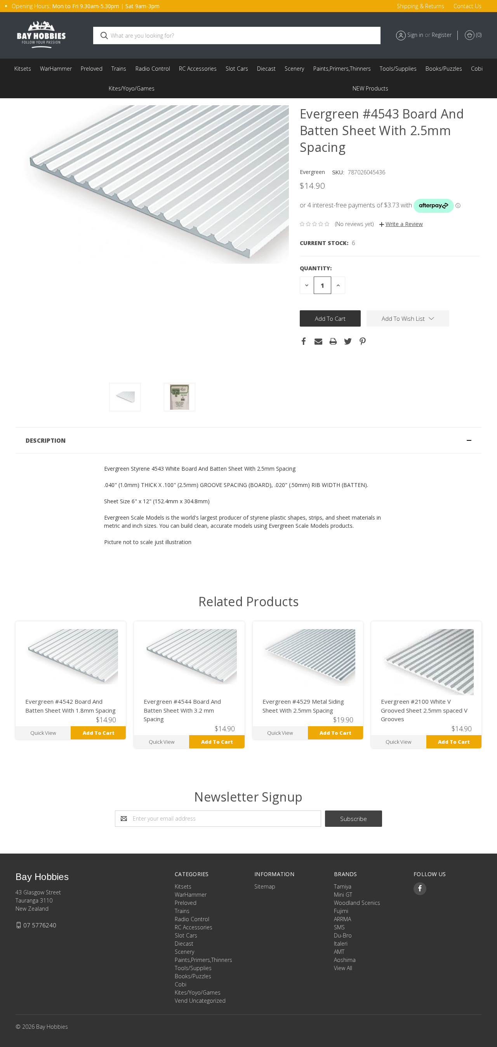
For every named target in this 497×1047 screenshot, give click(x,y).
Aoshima (345, 960)
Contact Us (467, 6)
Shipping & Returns (420, 6)
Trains (118, 68)
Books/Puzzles (444, 68)
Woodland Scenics (357, 902)
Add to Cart (99, 732)
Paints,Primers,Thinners (342, 68)
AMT (339, 951)
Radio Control (153, 68)
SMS (339, 927)
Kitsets (22, 68)
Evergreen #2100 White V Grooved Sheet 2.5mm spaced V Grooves (424, 710)
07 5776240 (39, 925)
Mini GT (343, 894)
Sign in (415, 34)
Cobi (477, 68)
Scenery (294, 68)
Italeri (341, 943)
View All (343, 968)
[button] (248, 440)
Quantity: (316, 268)
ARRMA (342, 919)
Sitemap (264, 886)
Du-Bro (343, 935)
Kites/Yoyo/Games (132, 88)
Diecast (266, 68)
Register (442, 34)
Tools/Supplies (398, 68)
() (477, 34)
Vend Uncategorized (370, 88)
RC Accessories (198, 68)
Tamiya (342, 886)
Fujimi (341, 911)
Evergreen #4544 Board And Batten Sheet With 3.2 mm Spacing (182, 710)
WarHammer (56, 68)
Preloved (92, 68)
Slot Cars (237, 68)
